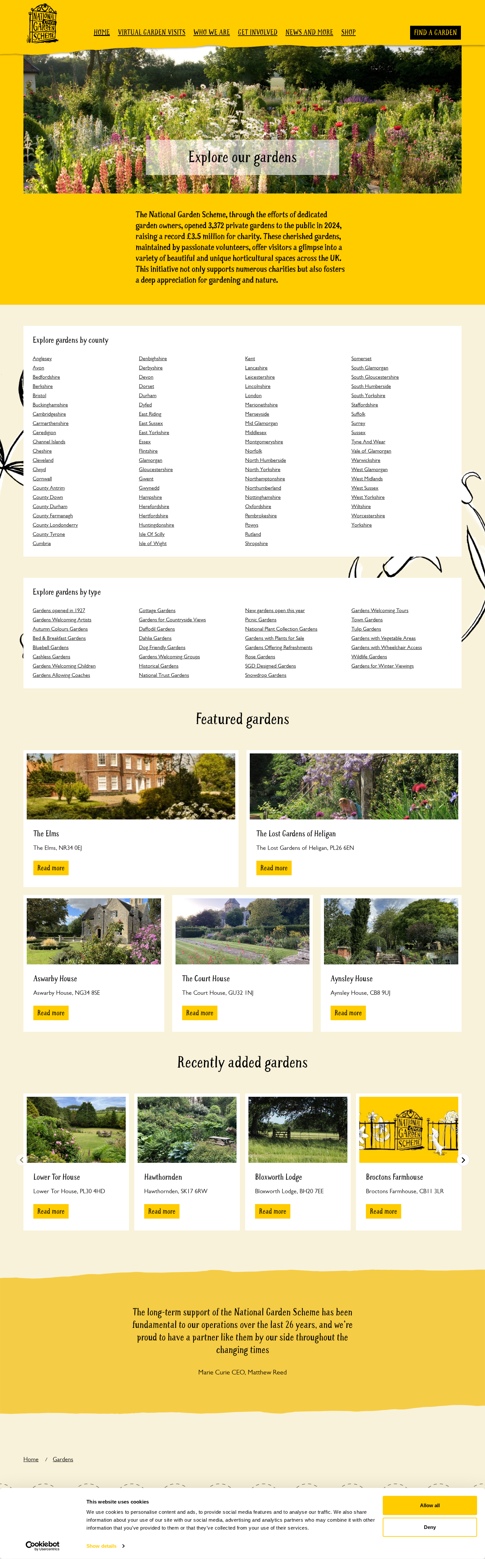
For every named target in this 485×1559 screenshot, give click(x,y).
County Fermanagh (53, 515)
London (253, 395)
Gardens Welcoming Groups (169, 656)
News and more (309, 32)
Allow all (430, 1505)
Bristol (39, 395)
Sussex (358, 432)
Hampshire (150, 497)
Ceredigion (44, 432)
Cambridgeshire (49, 414)
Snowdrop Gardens (265, 675)
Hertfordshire (153, 515)
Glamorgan (150, 460)
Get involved (257, 32)
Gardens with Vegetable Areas (383, 638)
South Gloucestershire (375, 377)
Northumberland (263, 488)
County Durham (50, 506)
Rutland (253, 534)
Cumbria (42, 543)
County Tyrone (49, 534)
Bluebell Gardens (51, 647)
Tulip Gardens (366, 629)
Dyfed (145, 404)
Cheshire (42, 451)
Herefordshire (154, 506)
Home (102, 32)
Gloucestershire (156, 469)
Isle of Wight (153, 543)
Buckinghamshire (50, 404)
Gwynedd (149, 488)
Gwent (146, 478)
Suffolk (358, 414)
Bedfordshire (46, 377)
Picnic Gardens (260, 619)
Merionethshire (261, 404)
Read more (51, 868)
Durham (147, 395)
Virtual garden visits (151, 32)
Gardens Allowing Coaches (61, 675)
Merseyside (257, 414)
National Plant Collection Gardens (281, 629)
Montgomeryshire (264, 441)
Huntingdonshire (156, 525)
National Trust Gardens (164, 675)
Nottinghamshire (263, 497)
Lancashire (256, 367)
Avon (38, 367)
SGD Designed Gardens (270, 666)
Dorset (146, 386)
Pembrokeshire (261, 515)
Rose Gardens (260, 656)
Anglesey (42, 358)
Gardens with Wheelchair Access (386, 647)
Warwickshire (365, 460)
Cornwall (42, 478)
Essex (145, 441)
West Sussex (364, 488)
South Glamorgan (369, 367)
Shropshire (256, 543)
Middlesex (256, 432)
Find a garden (435, 32)
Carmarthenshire (51, 423)
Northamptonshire (265, 478)
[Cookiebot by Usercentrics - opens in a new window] (43, 1546)
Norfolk (253, 451)
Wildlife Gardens (369, 656)
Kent (250, 358)
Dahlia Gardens (155, 638)
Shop (348, 32)
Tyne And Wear (368, 441)
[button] (463, 1160)
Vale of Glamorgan (371, 451)
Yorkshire (361, 525)
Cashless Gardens (51, 656)
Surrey (358, 423)
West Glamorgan (369, 469)
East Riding (150, 414)
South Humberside (371, 386)
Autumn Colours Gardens (60, 629)
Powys (251, 525)
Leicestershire (260, 377)
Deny (430, 1527)
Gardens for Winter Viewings (382, 666)
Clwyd (39, 469)
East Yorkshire (154, 432)
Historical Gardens (158, 666)
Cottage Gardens (157, 610)
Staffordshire (364, 404)
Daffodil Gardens (157, 629)
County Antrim (49, 488)
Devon (146, 377)
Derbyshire (151, 367)
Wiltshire (361, 506)
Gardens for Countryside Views (172, 619)
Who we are (211, 32)
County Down (48, 497)
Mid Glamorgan (261, 423)
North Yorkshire (262, 469)
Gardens (63, 1459)
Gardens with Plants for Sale (274, 638)
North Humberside (265, 460)
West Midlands (367, 478)
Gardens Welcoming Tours (379, 610)
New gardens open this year (275, 610)
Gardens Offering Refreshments (278, 647)
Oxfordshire (258, 506)
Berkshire (43, 386)
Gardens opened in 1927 (59, 610)
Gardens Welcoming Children (64, 666)
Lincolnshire (258, 386)
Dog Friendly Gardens (162, 647)
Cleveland (43, 460)
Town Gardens (367, 619)
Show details (101, 1546)
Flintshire (148, 451)
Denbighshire (153, 358)
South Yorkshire (368, 395)
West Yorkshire (368, 497)
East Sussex (151, 423)
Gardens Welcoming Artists (62, 619)
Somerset (361, 358)
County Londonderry (55, 525)
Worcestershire (368, 515)
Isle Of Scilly (152, 534)
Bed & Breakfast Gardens (59, 638)
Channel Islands (49, 441)
